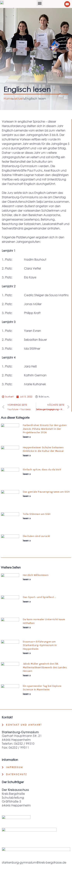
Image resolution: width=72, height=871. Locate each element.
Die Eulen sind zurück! (36, 536)
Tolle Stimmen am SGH (37, 514)
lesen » (27, 436)
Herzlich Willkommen (35, 575)
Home (8, 98)
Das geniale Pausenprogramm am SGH (46, 491)
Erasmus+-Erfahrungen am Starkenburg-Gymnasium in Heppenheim (40, 645)
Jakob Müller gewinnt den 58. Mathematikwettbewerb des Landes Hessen (45, 667)
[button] (40, 3)
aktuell (19, 98)
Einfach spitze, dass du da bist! (42, 469)
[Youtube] (67, 4)
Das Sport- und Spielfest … (39, 597)
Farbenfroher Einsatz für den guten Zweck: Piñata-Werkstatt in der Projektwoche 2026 (45, 429)
